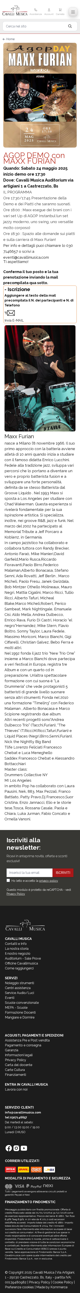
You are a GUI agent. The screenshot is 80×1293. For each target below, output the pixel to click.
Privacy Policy (16, 894)
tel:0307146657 (16, 1117)
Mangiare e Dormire (19, 1017)
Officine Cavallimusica (21, 963)
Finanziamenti (15, 1075)
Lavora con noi (16, 1089)
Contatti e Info (16, 944)
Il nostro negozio (17, 953)
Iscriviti (63, 873)
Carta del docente (18, 1065)
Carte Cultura (15, 1070)
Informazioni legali (19, 1055)
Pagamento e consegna (23, 1045)
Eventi (9, 998)
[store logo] (14, 10)
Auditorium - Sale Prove (23, 958)
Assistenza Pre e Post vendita (27, 1040)
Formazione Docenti (20, 1012)
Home (10, 39)
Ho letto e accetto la (34, 880)
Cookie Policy (63, 1282)
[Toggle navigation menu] (73, 11)
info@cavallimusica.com (23, 1112)
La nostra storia (17, 949)
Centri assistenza (18, 988)
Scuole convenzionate (22, 1003)
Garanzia (11, 1050)
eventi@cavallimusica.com (26, 257)
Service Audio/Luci (19, 993)
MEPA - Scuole (16, 1008)
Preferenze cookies (19, 1287)
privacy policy (48, 880)
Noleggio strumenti (19, 983)
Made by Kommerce (51, 1287)
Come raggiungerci (19, 968)
